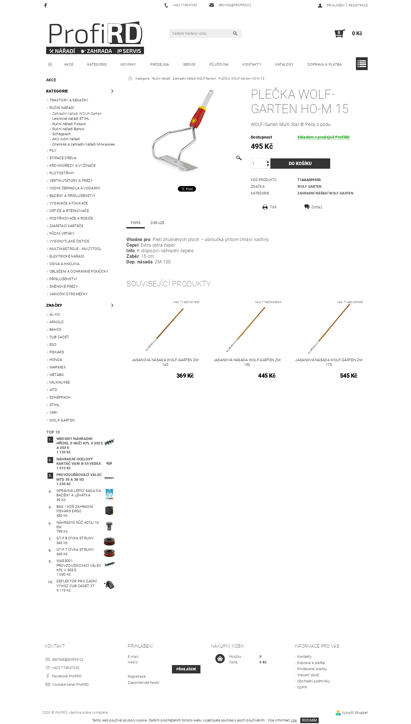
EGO (53, 344)
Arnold (56, 322)
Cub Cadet (59, 337)
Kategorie (97, 64)
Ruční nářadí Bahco (68, 129)
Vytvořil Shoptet (355, 713)
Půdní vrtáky (62, 233)
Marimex (57, 367)
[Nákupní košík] (220, 659)
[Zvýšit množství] (267, 161)
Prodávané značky (312, 669)
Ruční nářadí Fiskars (69, 124)
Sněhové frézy (63, 286)
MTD (53, 390)
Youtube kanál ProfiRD (70, 684)
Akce (68, 64)
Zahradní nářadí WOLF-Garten (77, 113)
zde (294, 720)
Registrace (358, 5)
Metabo (56, 375)
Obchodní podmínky (313, 681)
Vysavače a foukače (68, 203)
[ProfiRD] (95, 36)
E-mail (133, 656)
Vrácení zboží (308, 675)
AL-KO (54, 314)
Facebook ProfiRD (67, 676)
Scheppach (61, 134)
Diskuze (157, 223)
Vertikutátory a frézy (71, 180)
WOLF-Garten (62, 420)
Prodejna (159, 64)
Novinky (128, 64)
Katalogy (284, 64)
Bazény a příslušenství (72, 196)
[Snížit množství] (267, 166)
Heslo (133, 662)
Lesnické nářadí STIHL (71, 118)
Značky (54, 305)
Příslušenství (63, 279)
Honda (55, 360)
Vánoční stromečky (68, 294)
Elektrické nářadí (66, 256)
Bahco (55, 329)
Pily (52, 150)
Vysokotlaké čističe (69, 241)
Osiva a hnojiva (64, 264)
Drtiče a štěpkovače (69, 211)
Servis (189, 64)
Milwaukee (59, 382)
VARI (53, 412)
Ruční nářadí (61, 108)
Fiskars (56, 352)
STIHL (54, 405)
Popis (135, 223)
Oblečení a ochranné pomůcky (79, 271)
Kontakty (251, 64)
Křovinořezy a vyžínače (72, 165)
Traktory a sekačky (69, 100)
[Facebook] (46, 5)
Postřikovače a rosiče (71, 218)
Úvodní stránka (50, 64)
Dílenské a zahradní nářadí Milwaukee (83, 144)
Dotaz (316, 207)
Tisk (273, 207)
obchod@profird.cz (67, 659)
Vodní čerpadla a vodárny (75, 188)
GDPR (302, 687)
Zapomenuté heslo (143, 682)
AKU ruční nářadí (66, 139)
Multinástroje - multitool (75, 249)
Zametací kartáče (66, 226)
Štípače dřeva (62, 158)
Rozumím (309, 720)
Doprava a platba (325, 64)
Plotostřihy (61, 173)
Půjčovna (219, 64)
